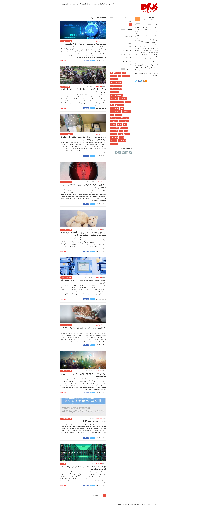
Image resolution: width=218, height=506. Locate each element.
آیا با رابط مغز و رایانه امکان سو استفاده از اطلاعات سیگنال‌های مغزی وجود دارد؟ (83, 138)
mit (119, 76)
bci (111, 72)
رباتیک (62, 463)
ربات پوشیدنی (126, 111)
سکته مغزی (119, 114)
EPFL (124, 72)
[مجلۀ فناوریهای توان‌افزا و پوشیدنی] (149, 12)
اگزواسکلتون (123, 98)
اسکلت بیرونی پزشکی (116, 89)
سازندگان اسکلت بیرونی (99, 4)
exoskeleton (114, 76)
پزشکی (120, 134)
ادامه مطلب (63, 60)
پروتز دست (113, 134)
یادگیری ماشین (114, 144)
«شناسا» (151, 57)
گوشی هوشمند (122, 140)
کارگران (122, 137)
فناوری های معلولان (127, 61)
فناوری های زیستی (65, 229)
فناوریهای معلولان (124, 118)
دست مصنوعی (120, 105)
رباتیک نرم (129, 47)
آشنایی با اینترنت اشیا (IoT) (94, 421)
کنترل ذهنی (113, 140)
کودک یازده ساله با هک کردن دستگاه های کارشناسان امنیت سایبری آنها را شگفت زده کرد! (83, 233)
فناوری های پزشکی (65, 277)
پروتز (126, 131)
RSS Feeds (152, 18)
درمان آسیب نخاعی (83, 4)
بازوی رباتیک (114, 102)
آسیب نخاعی (126, 76)
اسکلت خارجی (114, 92)
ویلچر (121, 131)
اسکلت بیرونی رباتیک (116, 82)
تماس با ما (64, 4)
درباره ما (72, 4)
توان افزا (121, 102)
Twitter (92, 60)
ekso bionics (117, 72)
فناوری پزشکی (114, 121)
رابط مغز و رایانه (115, 108)
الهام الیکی (99, 229)
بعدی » (95, 495)
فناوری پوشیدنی (124, 121)
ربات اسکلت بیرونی (115, 111)
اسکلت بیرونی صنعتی (116, 85)
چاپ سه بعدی (114, 137)
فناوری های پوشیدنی (66, 134)
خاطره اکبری (99, 41)
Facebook (85, 60)
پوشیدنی (126, 134)
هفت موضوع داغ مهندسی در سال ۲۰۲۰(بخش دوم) (84, 44)
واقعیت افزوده (123, 127)
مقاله (125, 124)
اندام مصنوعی (128, 36)
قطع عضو (113, 124)
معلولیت (119, 124)
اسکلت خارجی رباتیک (116, 95)
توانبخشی (129, 40)
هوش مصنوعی (114, 127)
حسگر (112, 105)
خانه (112, 4)
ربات (122, 108)
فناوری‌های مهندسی (65, 41)
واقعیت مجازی (114, 131)
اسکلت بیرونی (64, 86)
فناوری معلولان (114, 118)
